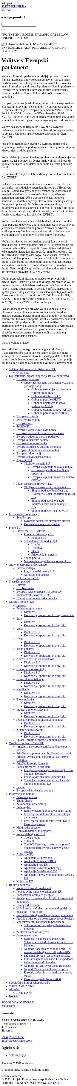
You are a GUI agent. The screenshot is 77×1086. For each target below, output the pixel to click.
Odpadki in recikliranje (30, 679)
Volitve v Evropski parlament (33, 888)
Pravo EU (15, 527)
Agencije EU (24, 460)
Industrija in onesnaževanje (32, 709)
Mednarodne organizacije (24, 514)
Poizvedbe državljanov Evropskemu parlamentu (44, 915)
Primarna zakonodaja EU (39, 534)
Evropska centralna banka (31, 443)
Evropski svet (24, 423)
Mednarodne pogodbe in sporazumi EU (47, 561)
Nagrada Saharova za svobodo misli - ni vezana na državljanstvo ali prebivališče (47, 950)
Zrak (19, 618)
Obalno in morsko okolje (31, 669)
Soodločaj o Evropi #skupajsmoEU (30, 982)
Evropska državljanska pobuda (34, 790)
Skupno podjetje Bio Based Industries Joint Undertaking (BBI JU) (51, 504)
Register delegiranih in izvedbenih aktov (47, 810)
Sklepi (35, 551)
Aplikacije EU (24, 854)
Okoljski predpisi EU (21, 601)
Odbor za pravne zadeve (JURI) (50, 413)
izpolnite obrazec (11, 1076)
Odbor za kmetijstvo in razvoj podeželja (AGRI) (48, 404)
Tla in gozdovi (25, 648)
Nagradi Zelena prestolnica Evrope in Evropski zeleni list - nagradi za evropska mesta (48, 972)
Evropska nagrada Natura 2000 (42, 979)
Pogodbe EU (39, 537)
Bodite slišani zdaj (19, 884)
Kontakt (14, 996)
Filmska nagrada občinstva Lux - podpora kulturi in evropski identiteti (48, 960)
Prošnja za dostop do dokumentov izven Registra (45, 918)
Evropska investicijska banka (33, 456)
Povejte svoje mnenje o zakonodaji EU (39, 891)
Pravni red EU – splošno (30, 531)
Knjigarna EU (24, 881)
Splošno (21, 605)
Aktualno (14, 989)
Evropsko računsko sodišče (32, 440)
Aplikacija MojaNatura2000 (40, 871)
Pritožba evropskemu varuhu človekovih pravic (44, 753)
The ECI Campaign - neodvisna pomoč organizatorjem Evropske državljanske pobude (47, 848)
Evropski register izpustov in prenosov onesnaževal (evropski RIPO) (39, 593)
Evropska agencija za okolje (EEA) (52, 466)
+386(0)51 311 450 (12, 1037)
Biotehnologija (25, 699)
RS (16, 6)
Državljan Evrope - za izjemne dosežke (47, 955)
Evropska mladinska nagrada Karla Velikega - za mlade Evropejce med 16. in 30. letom (48, 942)
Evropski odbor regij (28, 453)
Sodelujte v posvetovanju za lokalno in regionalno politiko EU (47, 782)
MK (11, 6)
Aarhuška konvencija (36, 574)
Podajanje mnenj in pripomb (33, 766)
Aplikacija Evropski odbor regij (42, 868)
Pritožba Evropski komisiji (32, 763)
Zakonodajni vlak (26, 797)
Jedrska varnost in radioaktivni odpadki (39, 719)
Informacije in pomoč (21, 793)
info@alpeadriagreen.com (16, 1040)
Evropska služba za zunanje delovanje (38, 446)
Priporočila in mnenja (44, 554)
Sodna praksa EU (34, 557)
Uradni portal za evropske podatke (36, 598)
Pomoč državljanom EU (30, 834)
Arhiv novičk (24, 992)
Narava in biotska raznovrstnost (35, 659)
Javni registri (23, 807)
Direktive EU (32, 611)
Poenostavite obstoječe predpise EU (45, 777)
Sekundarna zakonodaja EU (40, 541)
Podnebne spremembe (29, 608)
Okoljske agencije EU (37, 463)
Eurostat (21, 584)
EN (7, 6)
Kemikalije (22, 689)
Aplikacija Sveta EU (36, 864)
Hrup (19, 638)
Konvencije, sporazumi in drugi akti (45, 625)
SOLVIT (29, 841)
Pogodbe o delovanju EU (39, 571)
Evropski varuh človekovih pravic (36, 429)
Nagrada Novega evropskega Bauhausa (47, 965)
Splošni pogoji (17, 1055)
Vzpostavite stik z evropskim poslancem (40, 921)
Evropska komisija (27, 416)
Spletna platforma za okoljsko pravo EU (32, 369)
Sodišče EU (23, 426)
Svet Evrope (23, 517)
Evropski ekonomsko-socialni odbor (37, 450)
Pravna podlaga (25, 568)
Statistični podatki (19, 581)
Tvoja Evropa (32, 837)
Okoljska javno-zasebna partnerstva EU (47, 487)
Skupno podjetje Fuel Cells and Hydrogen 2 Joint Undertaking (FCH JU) (53, 494)
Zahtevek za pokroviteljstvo (32, 932)
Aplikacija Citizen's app (38, 857)
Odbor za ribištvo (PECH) (46, 396)
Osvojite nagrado (26, 935)
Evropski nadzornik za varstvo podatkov (40, 433)
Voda (19, 628)
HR (20, 6)
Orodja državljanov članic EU (26, 743)
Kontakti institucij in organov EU (36, 830)
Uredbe (35, 544)
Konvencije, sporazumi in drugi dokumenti (49, 615)
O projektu (22, 372)
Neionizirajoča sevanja (29, 729)
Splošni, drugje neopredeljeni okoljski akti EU (43, 739)
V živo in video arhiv (21, 986)
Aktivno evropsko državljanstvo (28, 564)
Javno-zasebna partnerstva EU (34, 483)
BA (24, 6)
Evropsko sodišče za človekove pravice (47, 520)
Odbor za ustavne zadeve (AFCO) (51, 409)
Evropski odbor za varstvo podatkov (37, 436)
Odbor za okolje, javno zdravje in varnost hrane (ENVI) (51, 391)
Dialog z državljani (27, 905)
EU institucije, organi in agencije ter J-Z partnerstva (39, 375)
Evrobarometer (25, 588)
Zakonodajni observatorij (31, 804)
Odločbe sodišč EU (27, 578)
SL (3, 6)
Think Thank (24, 800)
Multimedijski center (28, 827)
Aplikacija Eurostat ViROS (40, 861)
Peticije (20, 787)
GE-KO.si (53, 1082)
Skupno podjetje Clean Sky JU (49, 510)
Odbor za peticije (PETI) (46, 399)
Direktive (36, 547)
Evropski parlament (27, 379)
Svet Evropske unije (28, 419)
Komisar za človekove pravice (42, 524)
